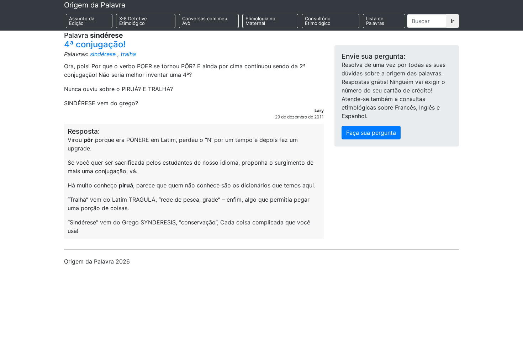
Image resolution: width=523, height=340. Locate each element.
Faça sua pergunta (371, 132)
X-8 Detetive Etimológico (133, 21)
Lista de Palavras (375, 21)
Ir (452, 21)
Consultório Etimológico (318, 21)
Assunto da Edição (81, 21)
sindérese (103, 54)
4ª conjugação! (95, 44)
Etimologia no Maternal (260, 21)
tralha (128, 54)
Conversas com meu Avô (204, 21)
